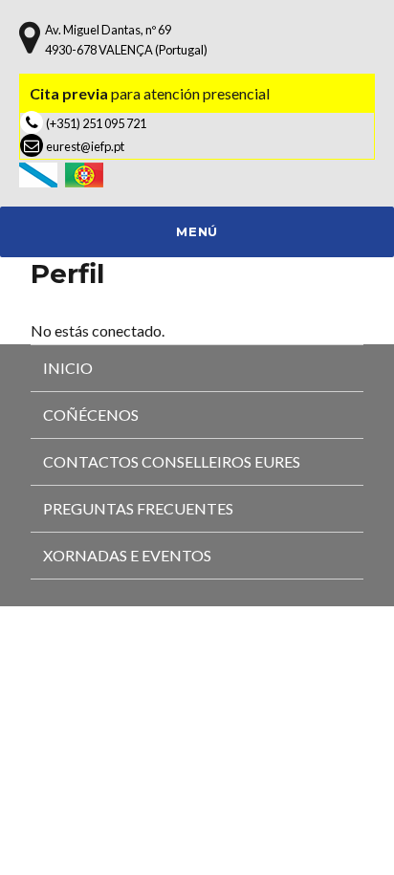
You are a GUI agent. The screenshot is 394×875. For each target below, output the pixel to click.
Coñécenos (91, 414)
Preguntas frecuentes (138, 508)
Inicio (68, 368)
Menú (196, 231)
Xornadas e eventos (127, 555)
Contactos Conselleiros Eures (171, 461)
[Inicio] (42, 173)
